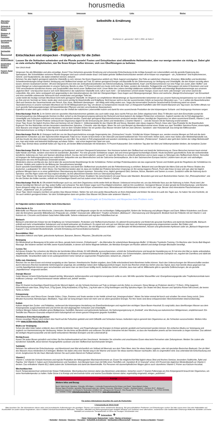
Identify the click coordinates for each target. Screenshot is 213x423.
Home (30, 13)
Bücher (183, 13)
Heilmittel (53, 420)
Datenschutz (103, 418)
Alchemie (63, 420)
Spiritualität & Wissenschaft (119, 420)
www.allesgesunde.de (111, 392)
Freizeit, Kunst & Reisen (6, 72)
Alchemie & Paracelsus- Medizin (6, 28)
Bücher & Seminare (123, 418)
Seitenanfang (106, 415)
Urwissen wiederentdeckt (7, 59)
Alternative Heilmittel (5, 22)
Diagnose (72, 420)
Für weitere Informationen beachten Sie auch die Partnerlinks (106, 401)
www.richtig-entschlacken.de (34, 321)
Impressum (81, 13)
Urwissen (135, 420)
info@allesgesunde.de (81, 392)
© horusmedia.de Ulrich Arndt (106, 405)
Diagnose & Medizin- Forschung (5, 35)
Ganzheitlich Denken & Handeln (6, 65)
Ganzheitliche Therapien (6, 41)
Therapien (81, 420)
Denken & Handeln (148, 420)
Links (132, 13)
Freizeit (160, 420)
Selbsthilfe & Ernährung (6, 47)
